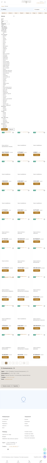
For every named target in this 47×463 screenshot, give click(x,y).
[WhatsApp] (44, 449)
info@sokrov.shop (8, 379)
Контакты (4, 421)
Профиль (18, 462)
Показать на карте (6, 385)
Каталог (26, 419)
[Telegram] (44, 453)
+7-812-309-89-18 (40, 2)
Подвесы (27, 13)
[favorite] (13, 132)
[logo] (26, 4)
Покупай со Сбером (29, 435)
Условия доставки (29, 433)
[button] (3, 449)
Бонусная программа (30, 437)
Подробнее (15, 385)
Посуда (34, 13)
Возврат (4, 436)
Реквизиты (4, 423)
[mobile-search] (5, 2)
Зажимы (40, 13)
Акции (26, 423)
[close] (14, 16)
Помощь (4, 431)
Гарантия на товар (6, 434)
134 (24, 363)
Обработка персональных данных (10, 438)
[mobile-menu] (2, 2)
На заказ (27, 425)
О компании (5, 419)
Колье (16, 13)
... (43, 1)
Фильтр (4, 9)
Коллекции (27, 421)
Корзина (40, 462)
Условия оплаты (28, 431)
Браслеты (4, 13)
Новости (4, 425)
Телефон (29, 462)
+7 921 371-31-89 (10, 377)
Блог (3, 427)
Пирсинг (21, 13)
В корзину (5, 154)
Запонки (10, 13)
